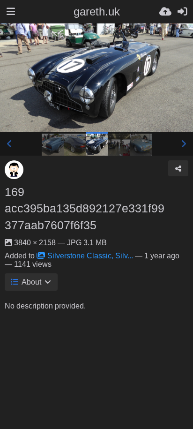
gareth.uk (97, 11)
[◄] (9, 144)
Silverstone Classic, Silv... (90, 256)
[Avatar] (14, 169)
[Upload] (165, 11)
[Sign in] (182, 11)
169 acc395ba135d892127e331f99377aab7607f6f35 (84, 208)
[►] (183, 144)
